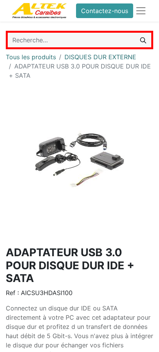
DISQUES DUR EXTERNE (100, 57)
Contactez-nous (104, 11)
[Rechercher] (143, 40)
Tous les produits (31, 57)
